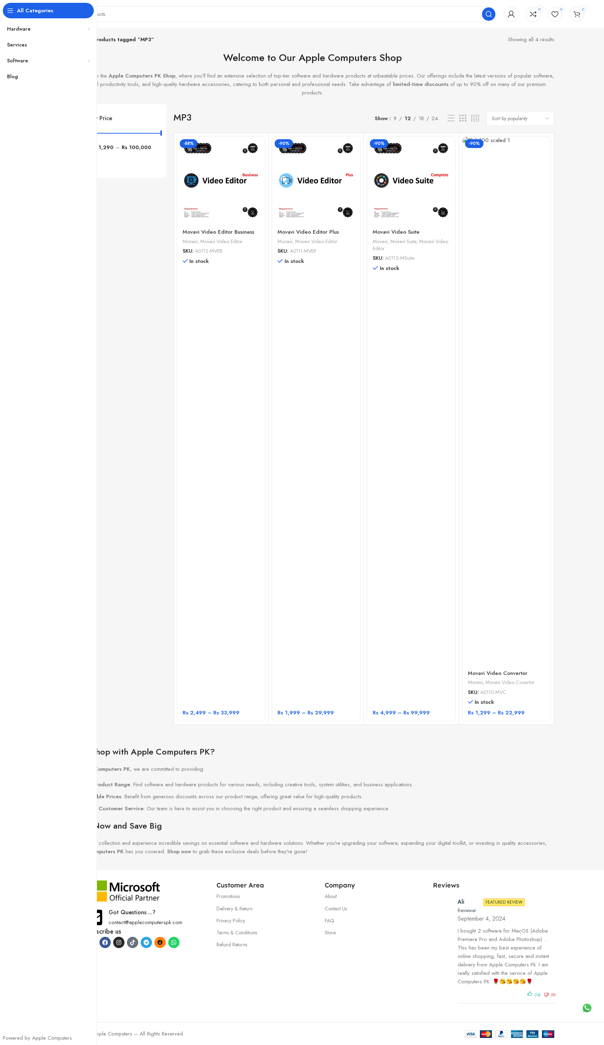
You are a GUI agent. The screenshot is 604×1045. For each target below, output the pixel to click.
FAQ (329, 920)
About (331, 896)
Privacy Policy (230, 920)
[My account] (511, 14)
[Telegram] (146, 942)
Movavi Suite (403, 241)
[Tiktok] (132, 942)
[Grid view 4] (475, 118)
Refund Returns (231, 944)
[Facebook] (105, 942)
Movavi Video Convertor (497, 673)
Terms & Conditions (236, 932)
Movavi (190, 241)
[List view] (450, 118)
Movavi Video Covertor (510, 682)
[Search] (488, 14)
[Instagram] (118, 942)
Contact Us (336, 908)
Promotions (228, 896)
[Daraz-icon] (160, 942)
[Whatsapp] (173, 942)
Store (330, 932)
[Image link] (123, 890)
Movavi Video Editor (221, 241)
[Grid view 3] (462, 118)
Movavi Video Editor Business (218, 232)
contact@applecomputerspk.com (145, 922)
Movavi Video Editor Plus (308, 232)
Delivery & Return (234, 908)
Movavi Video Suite (396, 232)
